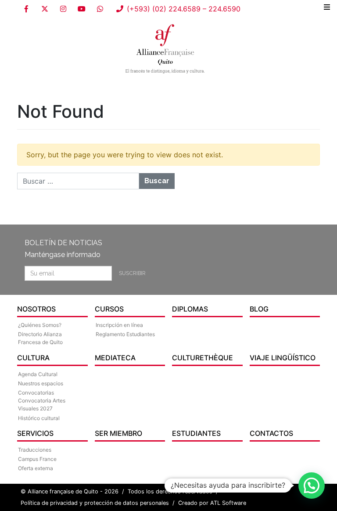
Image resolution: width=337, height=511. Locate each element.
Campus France (37, 459)
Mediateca (115, 357)
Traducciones (34, 449)
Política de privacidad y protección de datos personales (95, 503)
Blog (259, 308)
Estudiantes (196, 433)
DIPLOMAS (190, 308)
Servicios (35, 433)
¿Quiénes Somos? (39, 325)
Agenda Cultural (37, 374)
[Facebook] (26, 9)
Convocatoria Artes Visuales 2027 (41, 404)
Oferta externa (35, 468)
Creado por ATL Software (212, 503)
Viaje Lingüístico (282, 357)
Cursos (109, 308)
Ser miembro (118, 433)
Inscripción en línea (119, 325)
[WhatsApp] (100, 9)
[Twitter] (44, 9)
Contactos (271, 433)
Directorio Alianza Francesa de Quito (40, 338)
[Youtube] (82, 9)
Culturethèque (202, 357)
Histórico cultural (39, 418)
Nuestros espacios (40, 383)
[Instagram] (63, 9)
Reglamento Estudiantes (125, 334)
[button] (311, 485)
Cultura (33, 357)
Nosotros (36, 308)
